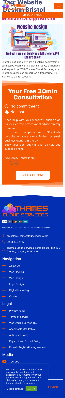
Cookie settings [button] (15, 388)
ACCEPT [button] (31, 388)
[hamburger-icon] (58, 6)
